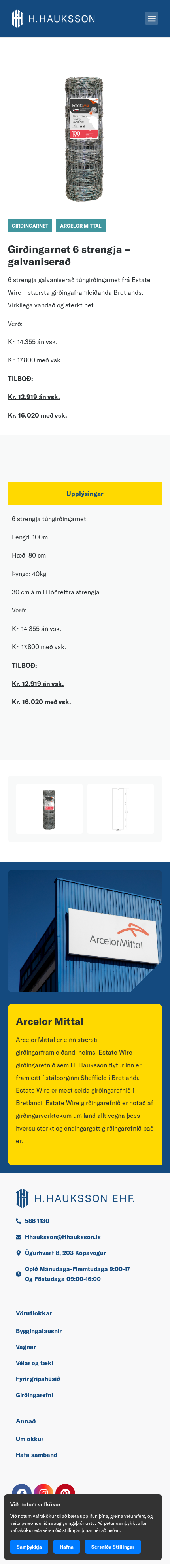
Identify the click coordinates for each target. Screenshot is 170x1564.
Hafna (67, 1546)
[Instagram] (43, 1494)
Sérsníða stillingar (112, 1546)
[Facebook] (22, 1494)
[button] (151, 18)
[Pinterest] (65, 1494)
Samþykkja (29, 1546)
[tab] (85, 493)
